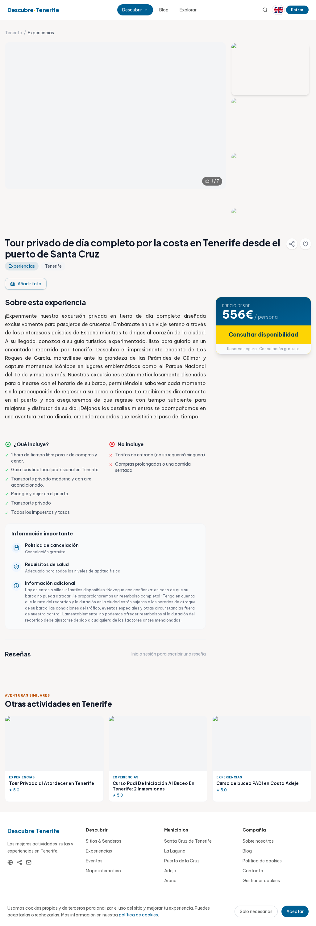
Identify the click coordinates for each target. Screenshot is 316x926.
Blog (163, 10)
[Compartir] (291, 243)
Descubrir (132, 10)
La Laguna (174, 851)
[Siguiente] (216, 116)
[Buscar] (265, 9)
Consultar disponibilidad (263, 334)
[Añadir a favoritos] (305, 243)
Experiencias (99, 851)
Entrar (297, 9)
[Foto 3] (270, 179)
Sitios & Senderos (103, 841)
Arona (170, 880)
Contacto (253, 871)
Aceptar (295, 911)
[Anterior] (15, 116)
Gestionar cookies (261, 880)
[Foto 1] (270, 69)
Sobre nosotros (258, 841)
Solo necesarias (256, 911)
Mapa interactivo (103, 871)
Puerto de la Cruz (182, 861)
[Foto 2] (270, 124)
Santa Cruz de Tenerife (188, 841)
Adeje (170, 871)
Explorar (188, 10)
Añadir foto (29, 284)
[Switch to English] (278, 10)
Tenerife (13, 33)
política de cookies (138, 915)
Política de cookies (262, 861)
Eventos (94, 861)
